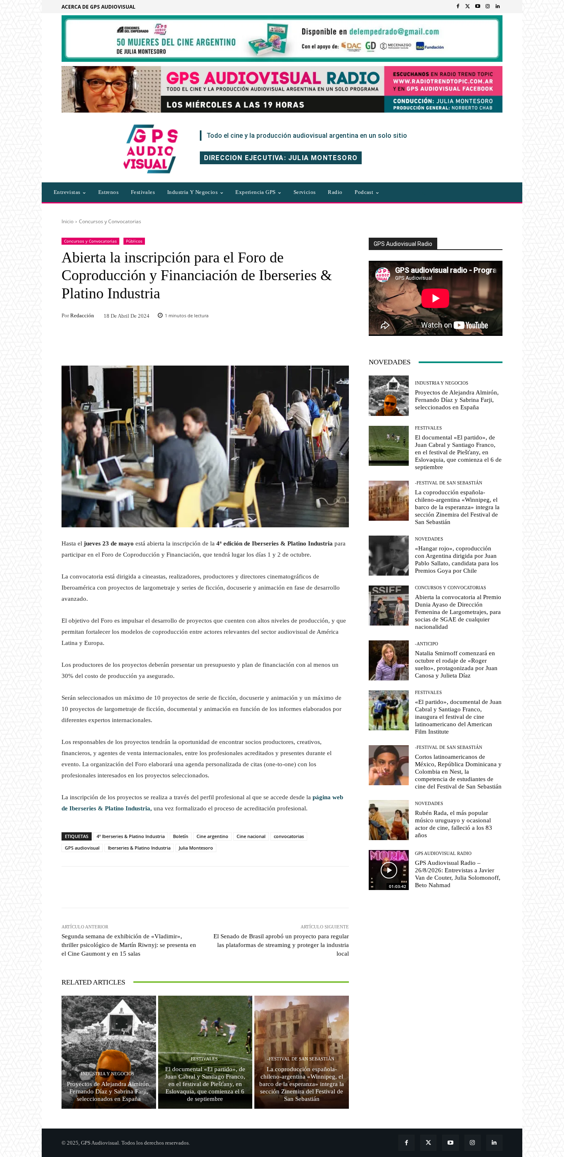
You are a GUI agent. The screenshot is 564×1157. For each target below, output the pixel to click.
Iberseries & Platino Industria (139, 848)
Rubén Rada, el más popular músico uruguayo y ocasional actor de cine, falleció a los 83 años (453, 824)
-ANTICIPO (426, 644)
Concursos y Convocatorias (110, 221)
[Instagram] (488, 7)
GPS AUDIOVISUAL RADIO (443, 853)
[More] (317, 887)
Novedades (429, 539)
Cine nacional (251, 836)
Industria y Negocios (107, 1074)
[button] (422, 192)
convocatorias (289, 836)
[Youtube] (478, 7)
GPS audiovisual (82, 848)
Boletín (180, 836)
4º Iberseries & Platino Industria (131, 836)
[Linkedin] (497, 7)
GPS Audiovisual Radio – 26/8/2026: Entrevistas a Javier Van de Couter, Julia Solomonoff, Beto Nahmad (457, 873)
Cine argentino (212, 836)
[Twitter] (468, 7)
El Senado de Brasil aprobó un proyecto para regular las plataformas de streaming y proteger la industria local (281, 945)
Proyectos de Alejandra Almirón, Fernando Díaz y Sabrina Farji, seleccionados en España (109, 1091)
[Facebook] (458, 7)
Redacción (82, 315)
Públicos (134, 241)
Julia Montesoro (196, 848)
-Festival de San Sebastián (300, 1059)
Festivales (204, 1059)
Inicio (67, 221)
